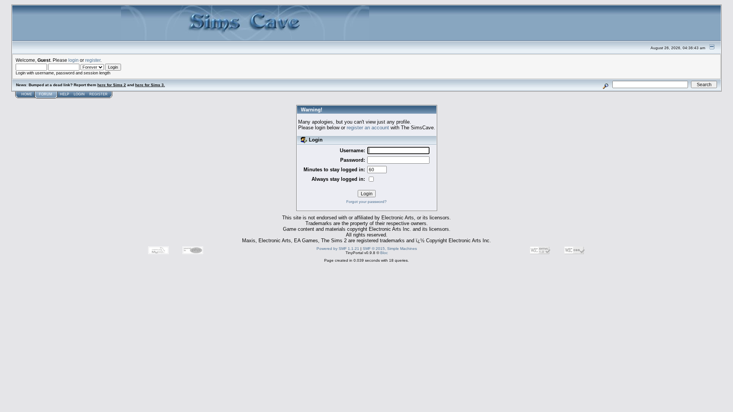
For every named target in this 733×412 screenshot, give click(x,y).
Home (26, 94)
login (73, 60)
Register (98, 94)
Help (64, 94)
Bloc (384, 253)
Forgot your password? (366, 202)
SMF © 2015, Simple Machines (390, 248)
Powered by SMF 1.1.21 (337, 248)
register (92, 60)
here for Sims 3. (150, 85)
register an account (368, 127)
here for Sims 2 (111, 85)
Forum (45, 94)
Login (79, 94)
